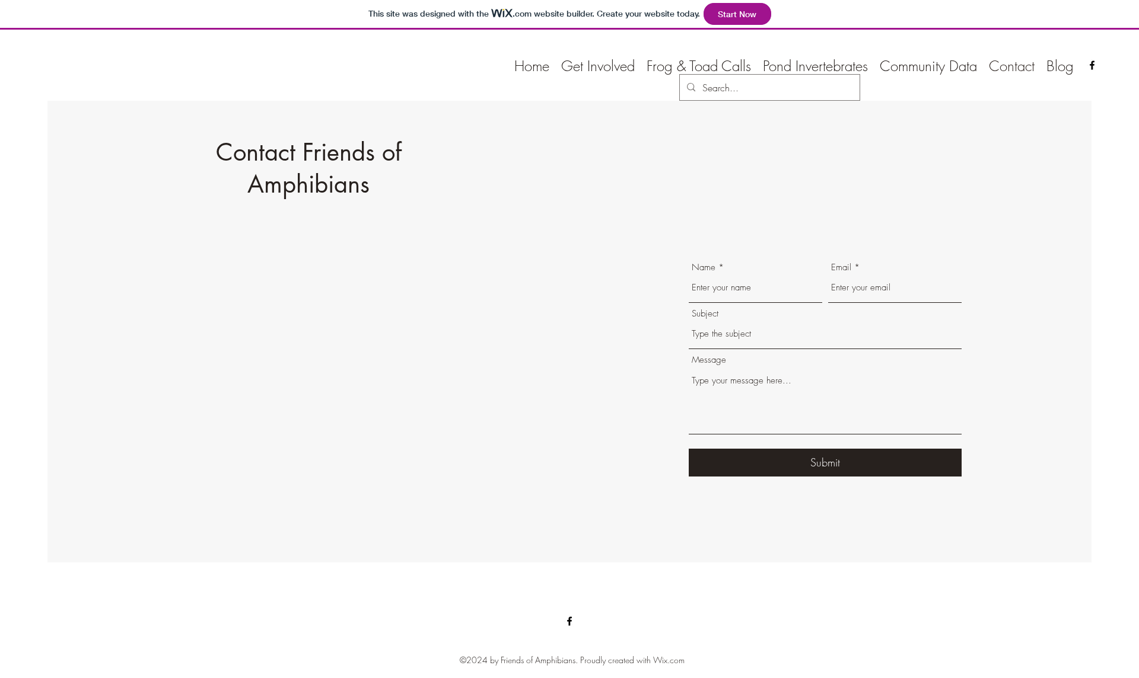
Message (709, 360)
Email (841, 267)
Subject (705, 313)
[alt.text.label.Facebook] (1092, 65)
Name (703, 267)
